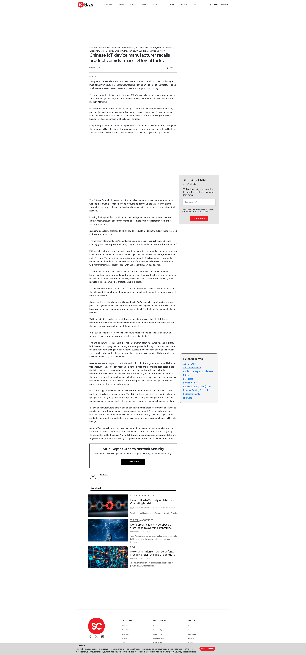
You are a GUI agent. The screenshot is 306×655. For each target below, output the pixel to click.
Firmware (187, 398)
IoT (137, 47)
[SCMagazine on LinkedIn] (102, 636)
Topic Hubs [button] (133, 5)
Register (224, 5)
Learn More (133, 461)
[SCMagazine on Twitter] (96, 636)
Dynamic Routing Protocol (195, 390)
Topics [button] (121, 5)
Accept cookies (207, 648)
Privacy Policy (203, 212)
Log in (215, 5)
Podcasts (190, 642)
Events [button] (145, 5)
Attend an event (158, 634)
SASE (132, 547)
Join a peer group (158, 638)
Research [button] (170, 5)
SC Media (125, 626)
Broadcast (188, 379)
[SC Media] (85, 4)
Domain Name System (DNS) (197, 386)
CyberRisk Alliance (127, 630)
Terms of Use (192, 212)
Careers (124, 638)
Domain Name (190, 382)
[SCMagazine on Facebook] (90, 636)
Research (190, 630)
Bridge (186, 375)
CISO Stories (108, 5)
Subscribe (199, 218)
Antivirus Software (192, 367)
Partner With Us (158, 642)
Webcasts (191, 638)
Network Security (148, 47)
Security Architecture (99, 47)
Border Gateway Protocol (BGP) (198, 371)
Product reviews (192, 626)
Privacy (124, 642)
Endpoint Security (191, 394)
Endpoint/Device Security (122, 47)
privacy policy (168, 652)
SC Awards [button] (183, 5)
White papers (192, 634)
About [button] (195, 5)
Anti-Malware (189, 364)
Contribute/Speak (158, 630)
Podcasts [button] (157, 5)
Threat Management (141, 520)
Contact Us (125, 634)
